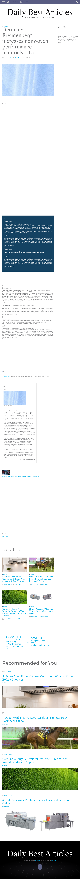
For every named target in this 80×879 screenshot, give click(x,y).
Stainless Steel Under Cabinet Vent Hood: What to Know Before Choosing (13, 579)
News (9, 376)
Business (5, 574)
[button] (28, 473)
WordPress (37, 860)
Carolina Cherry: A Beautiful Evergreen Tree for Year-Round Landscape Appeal (14, 612)
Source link (5, 536)
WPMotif (53, 860)
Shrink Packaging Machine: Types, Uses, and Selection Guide (41, 611)
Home (5, 376)
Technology (6, 26)
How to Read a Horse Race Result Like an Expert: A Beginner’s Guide (41, 579)
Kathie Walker (18, 57)
